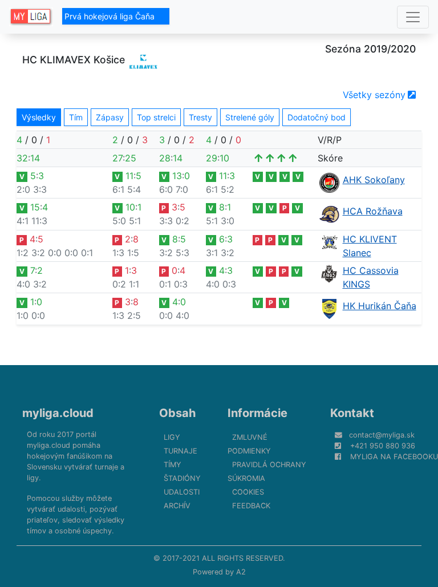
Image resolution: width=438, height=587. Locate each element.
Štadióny (182, 478)
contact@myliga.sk (382, 435)
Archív (177, 505)
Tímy (172, 464)
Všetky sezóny (374, 94)
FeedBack (251, 505)
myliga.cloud (58, 413)
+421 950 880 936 (382, 446)
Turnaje (180, 451)
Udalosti (182, 492)
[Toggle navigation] (413, 17)
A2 (241, 572)
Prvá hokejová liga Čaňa (110, 16)
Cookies (248, 492)
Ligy (172, 437)
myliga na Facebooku (394, 456)
